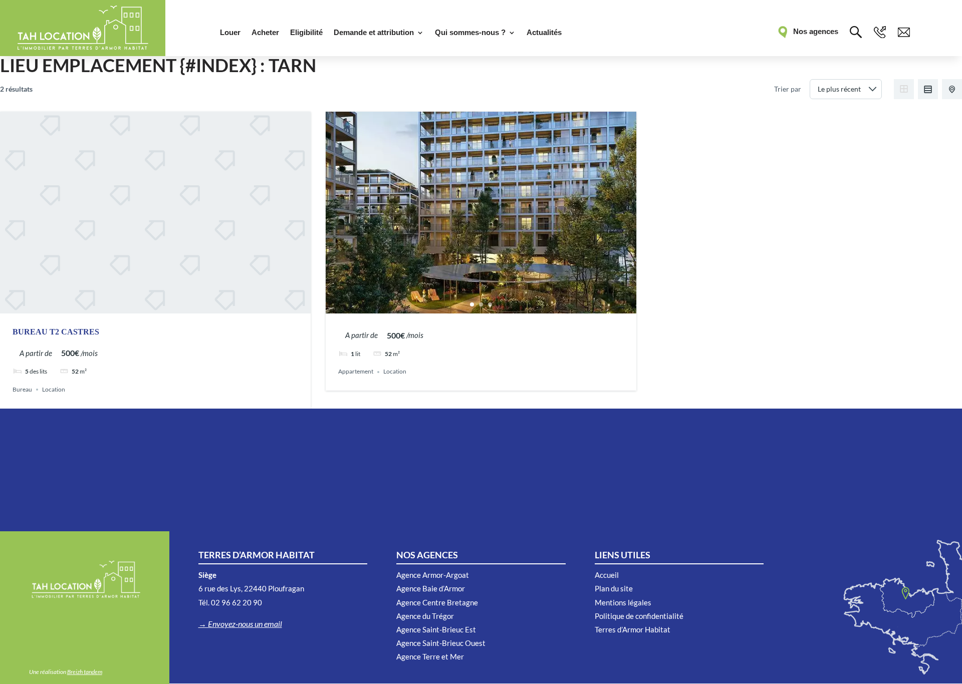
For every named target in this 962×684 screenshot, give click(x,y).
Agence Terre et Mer (430, 656)
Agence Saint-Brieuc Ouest (441, 642)
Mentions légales (623, 602)
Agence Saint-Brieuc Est (436, 629)
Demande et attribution (374, 33)
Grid (904, 89)
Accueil (607, 574)
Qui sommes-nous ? (470, 33)
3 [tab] (490, 304)
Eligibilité (306, 33)
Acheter (265, 33)
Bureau (22, 389)
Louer (230, 33)
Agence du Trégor (425, 615)
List (928, 89)
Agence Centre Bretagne (437, 602)
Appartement (355, 372)
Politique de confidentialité (639, 615)
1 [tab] (472, 304)
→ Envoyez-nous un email (240, 623)
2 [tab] (481, 304)
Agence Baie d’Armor (430, 588)
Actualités (544, 33)
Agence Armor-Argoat (432, 574)
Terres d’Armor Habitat (632, 629)
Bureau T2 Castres (56, 331)
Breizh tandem (84, 671)
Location (53, 389)
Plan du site (614, 588)
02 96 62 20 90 (236, 602)
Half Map (952, 89)
